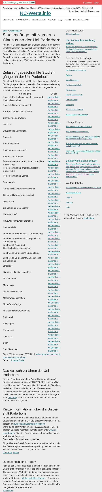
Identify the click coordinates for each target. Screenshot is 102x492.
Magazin (52, 20)
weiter (15, 360)
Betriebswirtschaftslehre (76, 70)
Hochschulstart (81, 20)
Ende (21, 360)
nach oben (89, 218)
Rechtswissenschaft (74, 95)
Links (68, 207)
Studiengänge (23, 20)
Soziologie (70, 105)
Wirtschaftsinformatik (74, 110)
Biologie (69, 75)
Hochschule (15, 31)
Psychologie (71, 90)
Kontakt (83, 11)
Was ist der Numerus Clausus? (79, 127)
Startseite (8, 20)
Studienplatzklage (73, 193)
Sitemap (69, 202)
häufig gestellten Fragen (33, 478)
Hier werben (73, 11)
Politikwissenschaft (73, 85)
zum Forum (8, 490)
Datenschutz (93, 11)
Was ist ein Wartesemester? (77, 132)
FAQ (60, 20)
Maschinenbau (72, 80)
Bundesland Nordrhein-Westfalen (29, 424)
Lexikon (69, 197)
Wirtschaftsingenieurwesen (77, 114)
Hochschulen (38, 20)
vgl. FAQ (13, 397)
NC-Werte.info (35, 13)
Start (5, 31)
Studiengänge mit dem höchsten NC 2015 (83, 188)
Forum (68, 20)
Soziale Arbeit (71, 100)
